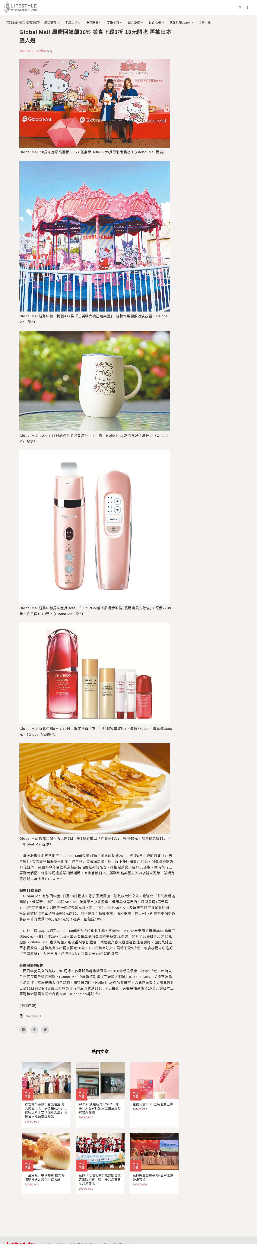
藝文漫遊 (134, 22)
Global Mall (33, 1016)
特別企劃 (12, 22)
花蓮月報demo (180, 22)
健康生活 (71, 22)
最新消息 (33, 22)
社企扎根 (155, 22)
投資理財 (92, 22)
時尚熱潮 (50, 22)
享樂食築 (113, 22)
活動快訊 (204, 22)
